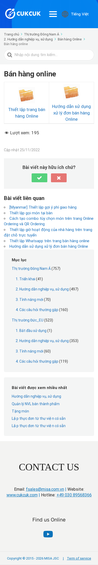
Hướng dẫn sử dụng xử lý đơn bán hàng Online (71, 113)
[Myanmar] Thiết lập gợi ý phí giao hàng (43, 207)
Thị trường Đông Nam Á (31, 268)
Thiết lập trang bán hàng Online (26, 112)
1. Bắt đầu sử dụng (31, 331)
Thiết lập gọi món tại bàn (31, 213)
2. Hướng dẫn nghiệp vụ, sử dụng (42, 289)
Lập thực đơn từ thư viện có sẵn (39, 418)
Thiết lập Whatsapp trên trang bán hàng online (49, 241)
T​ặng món (20, 411)
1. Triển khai (25, 279)
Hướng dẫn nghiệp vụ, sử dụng (36, 396)
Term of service (77, 558)
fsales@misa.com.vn (45, 489)
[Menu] (53, 14)
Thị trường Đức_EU (27, 320)
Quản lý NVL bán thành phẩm (36, 404)
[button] (39, 177)
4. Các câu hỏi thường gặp (37, 310)
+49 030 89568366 (74, 495)
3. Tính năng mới (29, 299)
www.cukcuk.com (22, 495)
